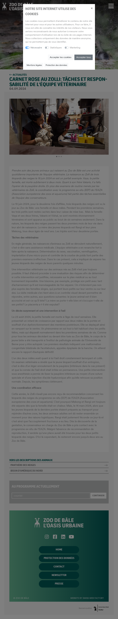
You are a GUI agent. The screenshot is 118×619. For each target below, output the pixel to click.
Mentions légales (34, 65)
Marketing (75, 47)
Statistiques (56, 47)
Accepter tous (83, 57)
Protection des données (56, 65)
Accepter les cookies (60, 57)
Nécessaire (36, 47)
